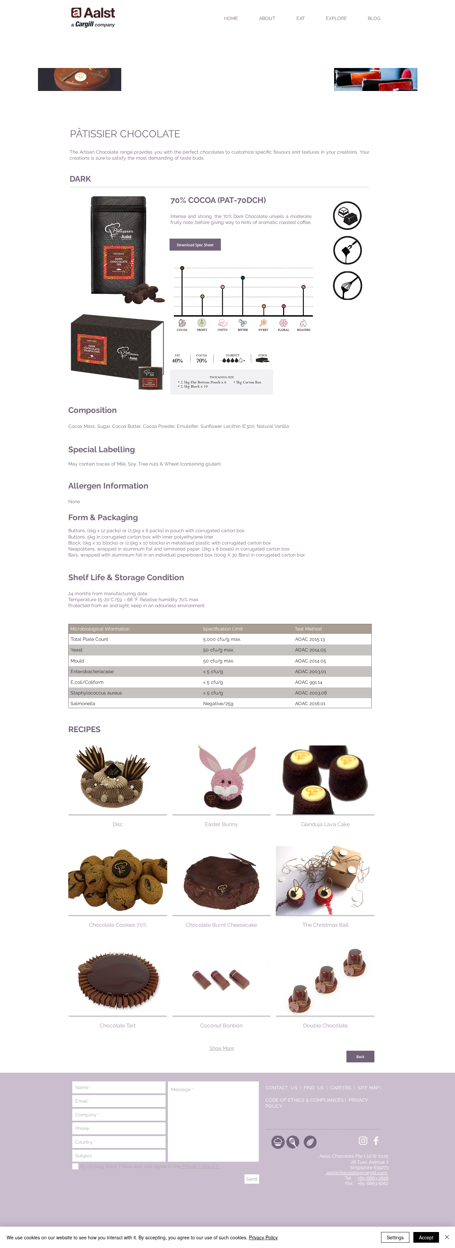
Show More (222, 1048)
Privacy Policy (263, 1237)
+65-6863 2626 (372, 1178)
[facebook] (376, 1140)
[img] (325, 994)
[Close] (447, 1237)
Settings (395, 1237)
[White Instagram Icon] (363, 1140)
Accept (426, 1237)
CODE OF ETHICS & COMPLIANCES (304, 1100)
